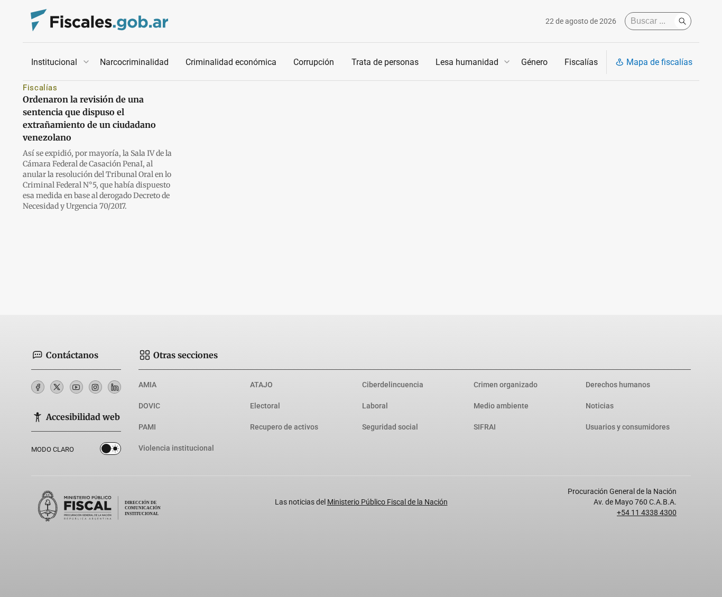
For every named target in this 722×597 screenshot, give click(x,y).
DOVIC (149, 406)
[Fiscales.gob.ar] (99, 21)
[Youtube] (76, 387)
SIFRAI (485, 427)
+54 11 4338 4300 (647, 512)
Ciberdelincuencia (392, 384)
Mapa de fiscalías (659, 62)
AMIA (147, 384)
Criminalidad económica (231, 62)
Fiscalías (581, 62)
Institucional (54, 62)
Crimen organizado (506, 384)
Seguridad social (390, 427)
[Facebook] (37, 387)
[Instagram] (95, 387)
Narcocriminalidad (134, 62)
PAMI (147, 427)
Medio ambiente (501, 406)
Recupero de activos (284, 427)
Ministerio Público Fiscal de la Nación (387, 502)
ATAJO (261, 384)
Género (534, 62)
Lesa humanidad (467, 62)
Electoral (265, 406)
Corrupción (313, 62)
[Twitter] (56, 387)
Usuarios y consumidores (628, 427)
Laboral (375, 406)
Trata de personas (385, 62)
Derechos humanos (618, 384)
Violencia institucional (176, 448)
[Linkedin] (114, 387)
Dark (110, 450)
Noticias (600, 406)
